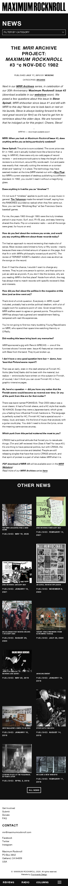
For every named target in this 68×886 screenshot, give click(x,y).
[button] (59, 882)
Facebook (7, 838)
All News (34, 790)
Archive (40, 80)
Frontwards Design (39, 874)
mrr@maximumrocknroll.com (16, 832)
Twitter (5, 841)
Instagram (7, 844)
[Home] (34, 10)
